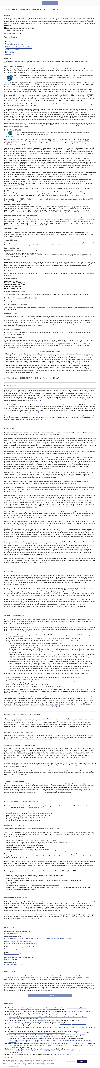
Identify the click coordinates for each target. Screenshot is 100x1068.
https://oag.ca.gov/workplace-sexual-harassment (20, 943)
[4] (91, 438)
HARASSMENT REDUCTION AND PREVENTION (19, 48)
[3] (38, 412)
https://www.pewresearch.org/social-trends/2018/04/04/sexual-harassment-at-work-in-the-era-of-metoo (47, 1035)
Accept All (82, 1061)
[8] (25, 584)
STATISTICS (9, 43)
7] (51, 468)
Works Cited (10, 54)
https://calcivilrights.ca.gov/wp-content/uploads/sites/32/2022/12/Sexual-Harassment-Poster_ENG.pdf (37, 938)
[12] (42, 631)
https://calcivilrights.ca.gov (12, 933)
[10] (88, 606)
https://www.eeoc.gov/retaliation (64, 1027)
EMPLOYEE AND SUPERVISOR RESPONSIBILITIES (19, 46)
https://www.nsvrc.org (11, 959)
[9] (66, 590)
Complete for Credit (50, 3)
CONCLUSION (10, 53)
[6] (17, 538)
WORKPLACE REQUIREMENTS (14, 45)
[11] (66, 739)
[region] (50, 1061)
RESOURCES (9, 51)
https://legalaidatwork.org (12, 964)
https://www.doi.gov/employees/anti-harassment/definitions (29, 1022)
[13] (5, 595)
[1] (80, 392)
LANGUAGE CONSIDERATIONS (14, 49)
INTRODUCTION (10, 40)
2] (40, 401)
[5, (50, 468)
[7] (25, 491)
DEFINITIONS (10, 42)
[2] (65, 394)
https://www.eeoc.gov (11, 949)
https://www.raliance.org (12, 954)
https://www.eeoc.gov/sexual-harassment (73, 1024)
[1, (39, 401)
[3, (57, 706)
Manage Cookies (71, 1061)
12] (32, 623)
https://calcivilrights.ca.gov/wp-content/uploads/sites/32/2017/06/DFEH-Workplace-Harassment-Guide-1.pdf (45, 1051)
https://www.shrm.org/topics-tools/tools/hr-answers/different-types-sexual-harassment (37, 1033)
